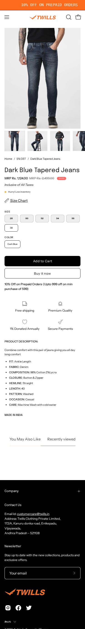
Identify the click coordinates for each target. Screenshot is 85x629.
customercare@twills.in (33, 514)
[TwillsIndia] (42, 17)
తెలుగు (8, 621)
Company (12, 491)
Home (8, 158)
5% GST (21, 158)
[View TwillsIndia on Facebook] (18, 607)
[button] (68, 17)
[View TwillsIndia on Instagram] (8, 607)
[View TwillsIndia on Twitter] (28, 607)
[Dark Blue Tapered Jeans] (15, 141)
